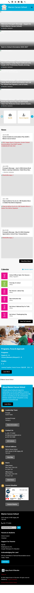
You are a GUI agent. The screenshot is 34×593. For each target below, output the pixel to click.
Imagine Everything (12, 579)
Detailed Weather (12, 504)
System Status (13, 582)
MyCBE (3, 545)
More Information (12, 425)
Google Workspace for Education (10, 549)
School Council (5, 536)
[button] (32, 116)
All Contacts (10, 441)
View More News (26, 261)
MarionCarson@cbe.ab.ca (14, 435)
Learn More (6, 372)
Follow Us (3, 574)
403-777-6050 (11, 433)
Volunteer (4, 538)
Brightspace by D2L (6, 547)
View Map (10, 457)
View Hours (10, 480)
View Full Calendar (25, 321)
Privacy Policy (4, 582)
